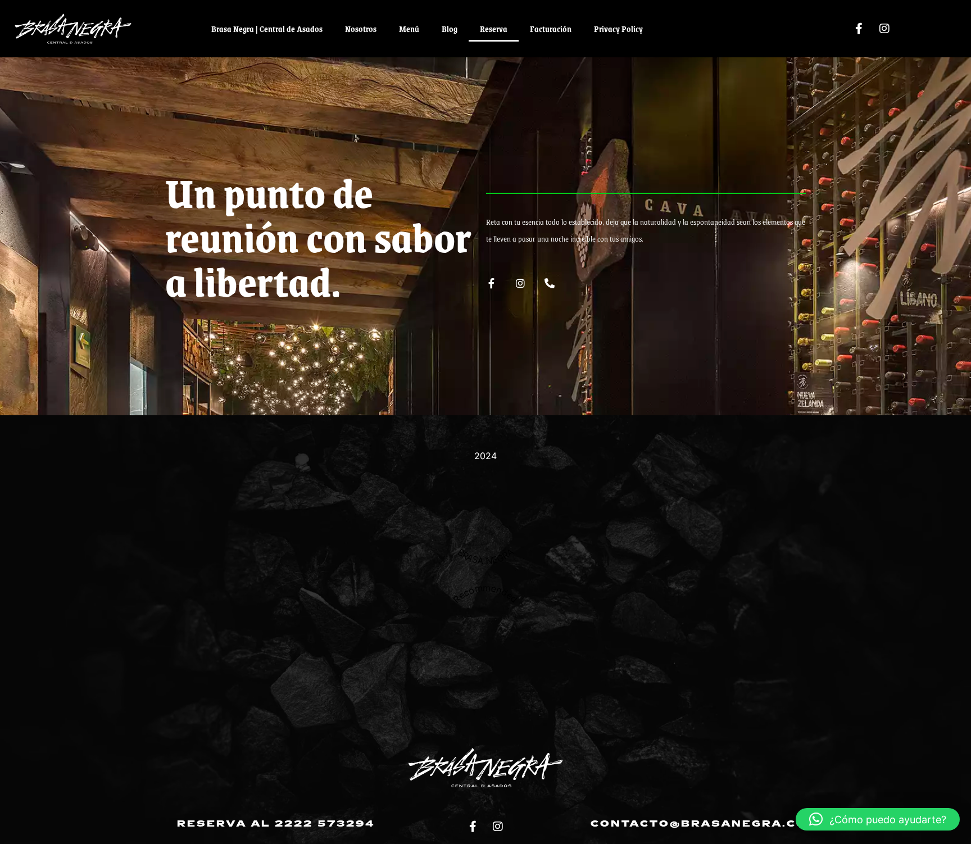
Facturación (550, 28)
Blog (449, 28)
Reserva (493, 28)
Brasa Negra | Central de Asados (267, 28)
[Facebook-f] (859, 28)
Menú (409, 28)
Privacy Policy (618, 28)
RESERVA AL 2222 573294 (276, 824)
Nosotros (360, 28)
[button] (878, 819)
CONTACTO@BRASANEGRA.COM (705, 824)
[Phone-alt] (550, 283)
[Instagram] (884, 28)
